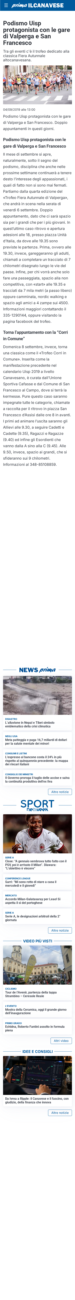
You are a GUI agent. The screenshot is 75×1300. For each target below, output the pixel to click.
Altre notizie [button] (60, 792)
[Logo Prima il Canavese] (37, 5)
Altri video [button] (61, 1041)
